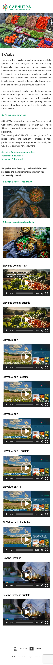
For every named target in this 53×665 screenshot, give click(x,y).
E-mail (38, 648)
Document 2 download (12, 159)
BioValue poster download (13, 115)
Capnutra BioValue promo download (18, 152)
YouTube (23, 648)
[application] (26, 282)
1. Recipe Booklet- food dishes (17, 181)
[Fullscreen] (46, 293)
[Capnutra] (17, 10)
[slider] (24, 293)
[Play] (6, 293)
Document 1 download (12, 155)
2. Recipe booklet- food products (18, 222)
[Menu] (49, 3)
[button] (26, 282)
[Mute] (42, 293)
